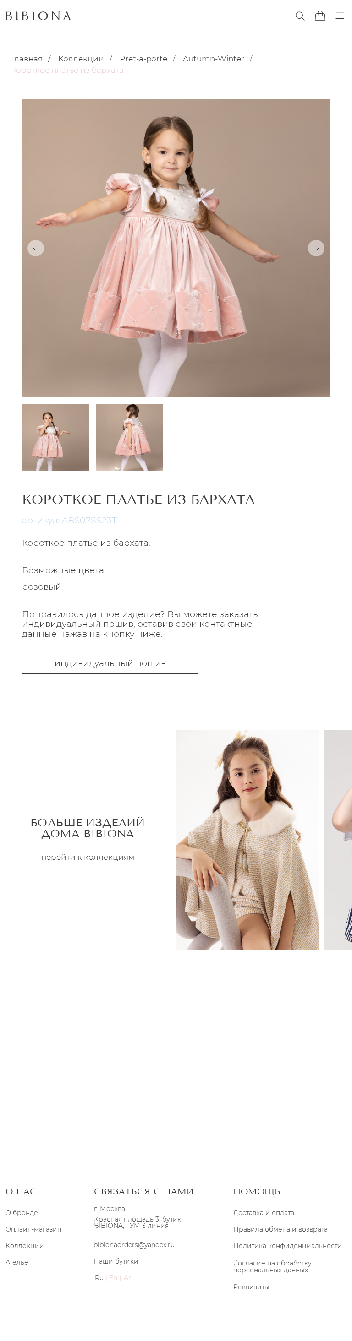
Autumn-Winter (213, 58)
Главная (27, 58)
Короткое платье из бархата (67, 70)
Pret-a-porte (143, 58)
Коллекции (81, 58)
